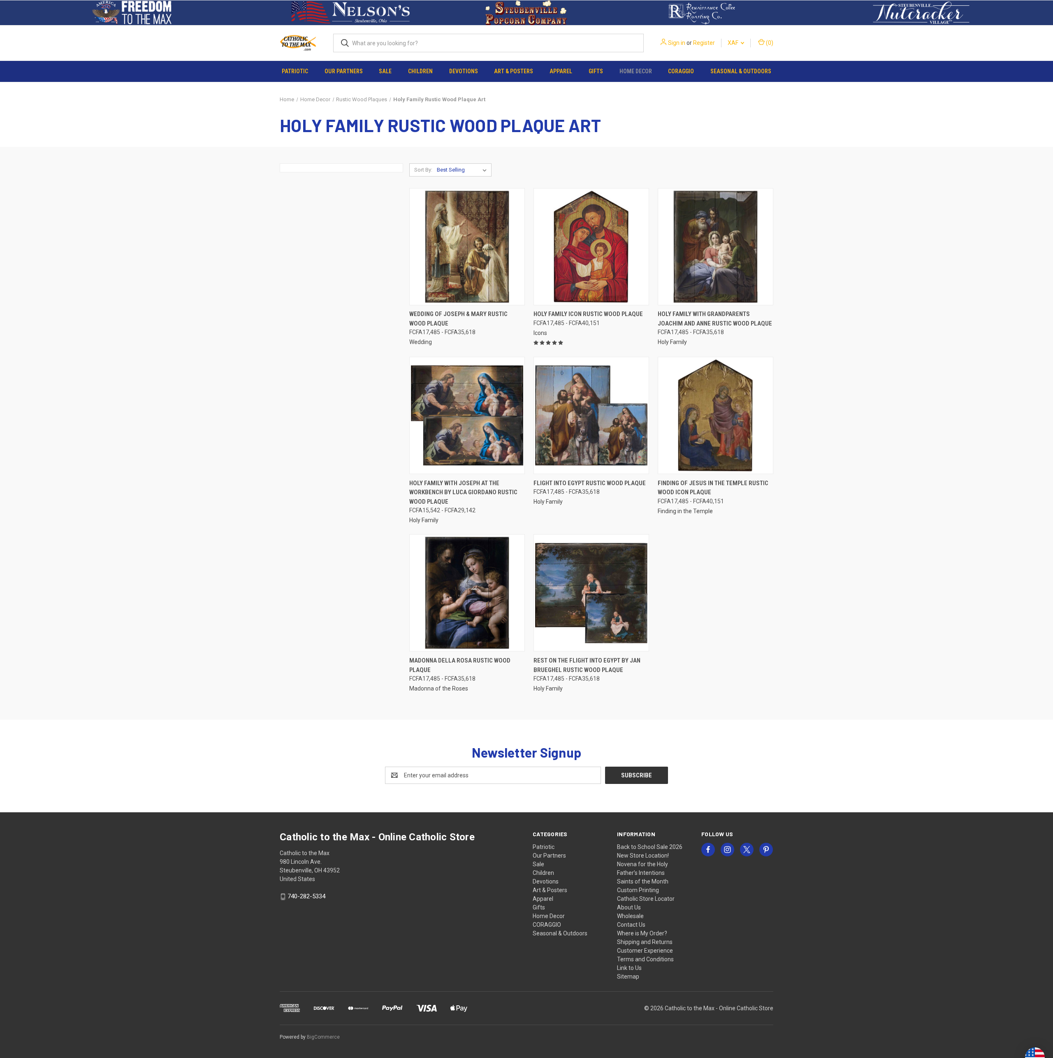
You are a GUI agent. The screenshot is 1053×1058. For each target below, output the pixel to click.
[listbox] (463, 170)
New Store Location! (643, 855)
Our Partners (344, 71)
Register (704, 43)
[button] (132, 12)
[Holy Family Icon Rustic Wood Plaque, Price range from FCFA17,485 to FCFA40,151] (591, 247)
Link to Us (629, 968)
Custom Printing (638, 890)
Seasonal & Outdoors (740, 71)
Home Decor (635, 71)
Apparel (561, 71)
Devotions (463, 71)
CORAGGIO (681, 71)
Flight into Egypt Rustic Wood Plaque (589, 483)
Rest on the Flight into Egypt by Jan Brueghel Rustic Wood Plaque (586, 665)
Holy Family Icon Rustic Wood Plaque (588, 314)
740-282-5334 (306, 896)
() (769, 43)
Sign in (676, 43)
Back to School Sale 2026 (649, 847)
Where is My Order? (642, 933)
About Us (629, 907)
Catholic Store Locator (646, 898)
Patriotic (295, 71)
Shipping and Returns (645, 942)
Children (420, 71)
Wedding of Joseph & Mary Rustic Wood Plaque (458, 318)
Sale (385, 71)
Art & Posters (513, 71)
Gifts (596, 71)
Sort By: (423, 170)
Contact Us (631, 924)
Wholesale (630, 916)
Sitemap (628, 976)
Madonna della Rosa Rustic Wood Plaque (459, 665)
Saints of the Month (642, 881)
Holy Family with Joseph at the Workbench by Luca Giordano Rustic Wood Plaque (463, 492)
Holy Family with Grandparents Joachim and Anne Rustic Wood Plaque (715, 318)
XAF (734, 43)
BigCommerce (323, 1037)
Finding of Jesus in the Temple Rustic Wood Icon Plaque (713, 487)
